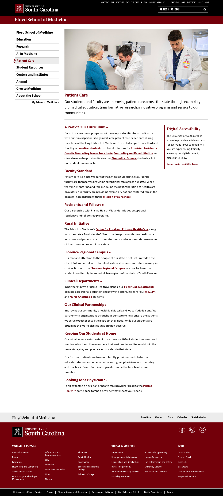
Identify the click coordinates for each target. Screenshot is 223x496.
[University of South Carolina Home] (36, 8)
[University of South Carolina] (38, 431)
